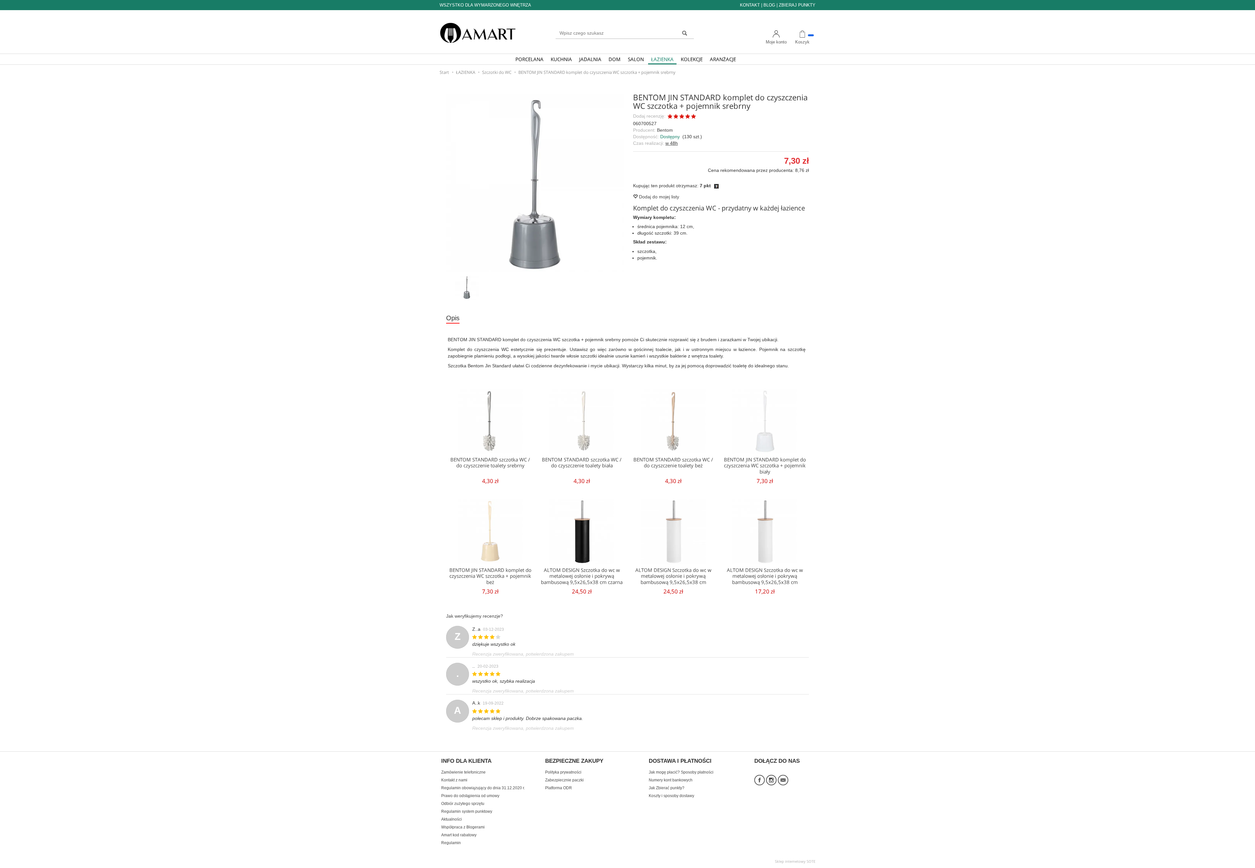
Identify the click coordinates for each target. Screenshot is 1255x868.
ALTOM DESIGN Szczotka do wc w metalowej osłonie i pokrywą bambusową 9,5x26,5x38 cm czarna (582, 576)
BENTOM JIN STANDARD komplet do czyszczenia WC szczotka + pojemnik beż (490, 576)
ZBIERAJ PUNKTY (797, 5)
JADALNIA (590, 59)
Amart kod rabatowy (459, 835)
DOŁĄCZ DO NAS (777, 761)
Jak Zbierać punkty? (666, 788)
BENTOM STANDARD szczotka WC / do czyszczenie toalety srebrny (490, 462)
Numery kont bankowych (671, 780)
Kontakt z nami (454, 780)
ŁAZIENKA (662, 59)
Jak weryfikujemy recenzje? (474, 616)
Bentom (665, 130)
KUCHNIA (561, 59)
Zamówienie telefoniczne (463, 772)
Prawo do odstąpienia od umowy (470, 795)
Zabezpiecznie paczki (564, 780)
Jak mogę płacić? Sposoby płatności (681, 772)
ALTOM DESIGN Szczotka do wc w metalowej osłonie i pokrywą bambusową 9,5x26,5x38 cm (673, 576)
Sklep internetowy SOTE (795, 861)
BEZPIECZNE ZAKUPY (574, 761)
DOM (615, 59)
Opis (453, 318)
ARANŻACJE (723, 59)
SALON (636, 59)
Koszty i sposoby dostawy (671, 795)
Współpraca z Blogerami (463, 827)
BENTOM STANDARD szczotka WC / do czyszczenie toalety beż (673, 462)
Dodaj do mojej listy (658, 196)
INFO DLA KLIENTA (466, 761)
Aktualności (451, 819)
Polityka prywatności (563, 772)
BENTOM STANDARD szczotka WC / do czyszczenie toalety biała (582, 462)
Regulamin (451, 843)
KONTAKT (750, 5)
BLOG (769, 5)
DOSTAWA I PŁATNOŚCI (680, 761)
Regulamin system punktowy (466, 811)
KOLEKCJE (692, 59)
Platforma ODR (558, 788)
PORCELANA (529, 59)
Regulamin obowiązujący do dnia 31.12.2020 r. (483, 788)
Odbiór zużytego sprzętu (462, 803)
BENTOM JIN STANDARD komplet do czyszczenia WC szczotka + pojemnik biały (765, 465)
